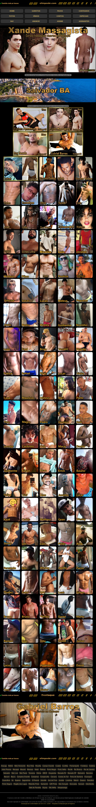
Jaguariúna (26, 780)
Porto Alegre (51, 769)
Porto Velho (62, 769)
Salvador (6, 773)
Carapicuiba (44, 777)
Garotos (36, 11)
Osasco (83, 780)
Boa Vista (30, 766)
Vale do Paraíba (35, 787)
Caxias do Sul (63, 777)
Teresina (32, 773)
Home (12, 11)
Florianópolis (74, 766)
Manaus (30, 769)
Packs (60, 11)
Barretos (89, 773)
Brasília (38, 766)
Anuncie (36, 21)
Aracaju (4, 766)
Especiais (84, 16)
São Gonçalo (63, 784)
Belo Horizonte (20, 766)
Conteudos (84, 11)
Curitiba (65, 766)
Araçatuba (52, 773)
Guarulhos (6, 780)
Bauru (13, 777)
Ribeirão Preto (34, 784)
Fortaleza (84, 766)
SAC (12, 21)
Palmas (43, 769)
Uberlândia (90, 784)
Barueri (6, 777)
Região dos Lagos (20, 784)
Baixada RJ (62, 773)
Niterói (76, 780)
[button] (7, 49)
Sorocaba (73, 784)
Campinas (35, 777)
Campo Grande (48, 766)
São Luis (14, 773)
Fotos (12, 16)
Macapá (16, 769)
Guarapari (88, 777)
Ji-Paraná (35, 780)
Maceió (23, 769)
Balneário (81, 773)
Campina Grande (23, 777)
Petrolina (90, 780)
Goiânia (92, 766)
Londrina (69, 780)
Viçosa (44, 787)
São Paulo (23, 773)
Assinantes (84, 21)
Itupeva (17, 780)
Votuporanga (62, 787)
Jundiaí (61, 780)
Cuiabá (58, 766)
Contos (60, 16)
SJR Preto (53, 784)
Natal (37, 769)
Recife (70, 769)
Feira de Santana (76, 777)
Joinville (43, 780)
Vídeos (36, 16)
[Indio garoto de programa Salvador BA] (30, 217)
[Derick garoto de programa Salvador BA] (66, 193)
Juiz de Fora (52, 780)
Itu (12, 780)
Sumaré (81, 784)
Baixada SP (72, 773)
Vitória (38, 773)
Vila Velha (52, 787)
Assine (60, 21)
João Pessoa (6, 769)
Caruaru (54, 777)
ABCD (45, 773)
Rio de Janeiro (89, 769)
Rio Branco (78, 769)
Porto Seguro (7, 784)
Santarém (44, 784)
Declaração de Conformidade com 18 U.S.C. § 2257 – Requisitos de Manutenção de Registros (48, 803)
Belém (10, 766)
